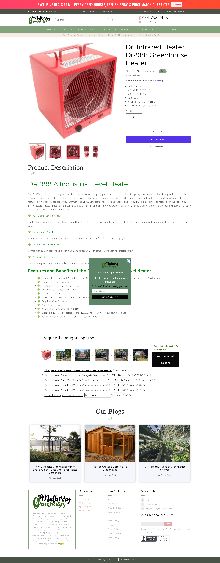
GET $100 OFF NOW (110, 297)
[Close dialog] (129, 260)
